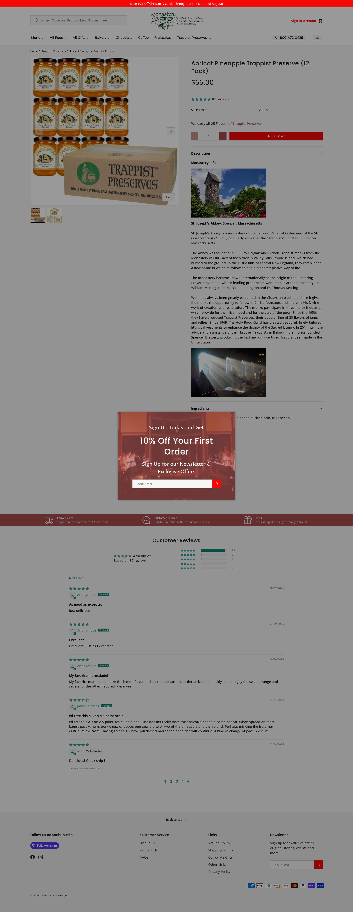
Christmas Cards (161, 4)
